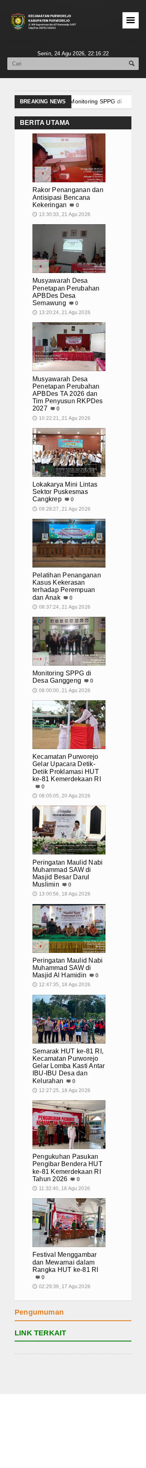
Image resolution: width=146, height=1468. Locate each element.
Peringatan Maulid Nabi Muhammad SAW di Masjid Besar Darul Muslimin (67, 873)
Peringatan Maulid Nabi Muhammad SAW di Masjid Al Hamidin (67, 968)
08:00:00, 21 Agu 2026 (61, 690)
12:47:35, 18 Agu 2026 (61, 984)
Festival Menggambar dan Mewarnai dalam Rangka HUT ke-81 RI (65, 1262)
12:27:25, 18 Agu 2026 (61, 1090)
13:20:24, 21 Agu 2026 (61, 312)
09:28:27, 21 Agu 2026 (61, 509)
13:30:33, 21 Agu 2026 (61, 214)
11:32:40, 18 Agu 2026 (61, 1188)
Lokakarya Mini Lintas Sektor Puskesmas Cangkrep (64, 491)
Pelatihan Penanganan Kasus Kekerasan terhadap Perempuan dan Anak (66, 586)
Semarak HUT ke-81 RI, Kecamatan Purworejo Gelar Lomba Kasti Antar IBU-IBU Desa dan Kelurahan (68, 1066)
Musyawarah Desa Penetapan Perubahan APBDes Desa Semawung (66, 291)
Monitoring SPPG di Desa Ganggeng (61, 677)
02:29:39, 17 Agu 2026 (61, 1286)
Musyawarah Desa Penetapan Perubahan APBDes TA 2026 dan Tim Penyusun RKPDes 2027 (67, 394)
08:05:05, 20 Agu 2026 (61, 796)
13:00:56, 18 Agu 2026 (61, 894)
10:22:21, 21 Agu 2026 (61, 418)
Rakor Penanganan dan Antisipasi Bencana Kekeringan (67, 197)
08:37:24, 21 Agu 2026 (61, 607)
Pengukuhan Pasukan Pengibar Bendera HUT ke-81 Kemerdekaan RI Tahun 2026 (67, 1167)
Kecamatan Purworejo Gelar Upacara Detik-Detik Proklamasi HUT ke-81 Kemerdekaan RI (66, 767)
